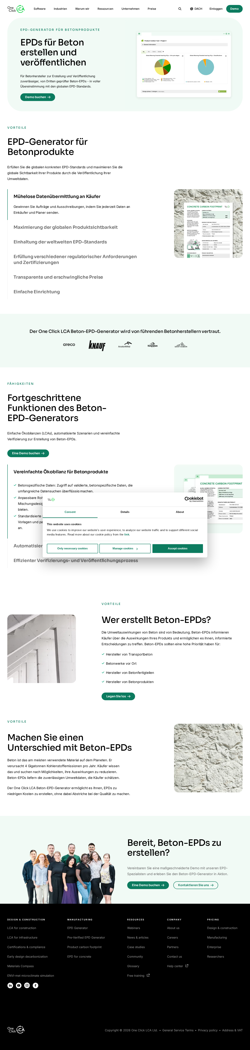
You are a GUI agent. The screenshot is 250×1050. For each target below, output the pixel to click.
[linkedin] (10, 985)
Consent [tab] (70, 511)
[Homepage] (16, 8)
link (126, 534)
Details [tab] (125, 511)
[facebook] (35, 985)
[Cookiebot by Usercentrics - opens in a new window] (187, 499)
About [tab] (180, 511)
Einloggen (216, 8)
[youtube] (19, 985)
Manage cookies (123, 548)
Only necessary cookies (72, 548)
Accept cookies (177, 548)
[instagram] (27, 985)
